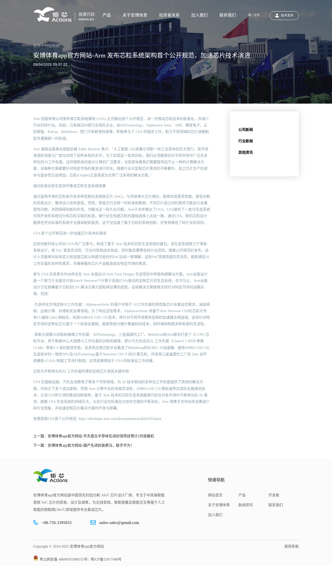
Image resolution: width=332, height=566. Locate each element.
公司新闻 (245, 130)
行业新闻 (245, 141)
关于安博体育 (134, 15)
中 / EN (253, 15)
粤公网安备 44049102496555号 (63, 559)
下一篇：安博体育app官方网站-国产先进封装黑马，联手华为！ (83, 445)
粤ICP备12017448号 (106, 559)
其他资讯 (245, 152)
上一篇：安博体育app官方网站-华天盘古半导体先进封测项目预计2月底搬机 (93, 436)
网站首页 (215, 495)
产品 (106, 15)
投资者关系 (169, 15)
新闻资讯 (245, 505)
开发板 (273, 495)
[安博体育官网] (65, 14)
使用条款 (291, 546)
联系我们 (227, 15)
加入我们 (199, 15)
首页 (36, 46)
